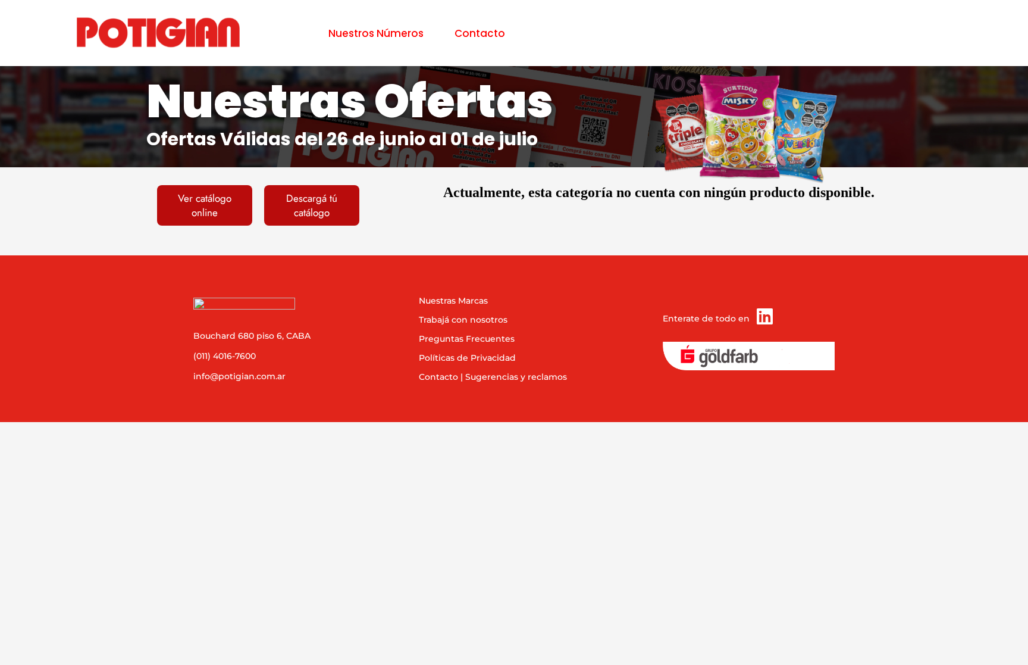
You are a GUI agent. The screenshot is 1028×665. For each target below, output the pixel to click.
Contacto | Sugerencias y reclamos (493, 376)
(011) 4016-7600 (224, 356)
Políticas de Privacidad (467, 357)
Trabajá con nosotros (463, 319)
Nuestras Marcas (453, 300)
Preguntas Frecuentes (467, 338)
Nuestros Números (376, 33)
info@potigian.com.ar (239, 376)
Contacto (480, 33)
